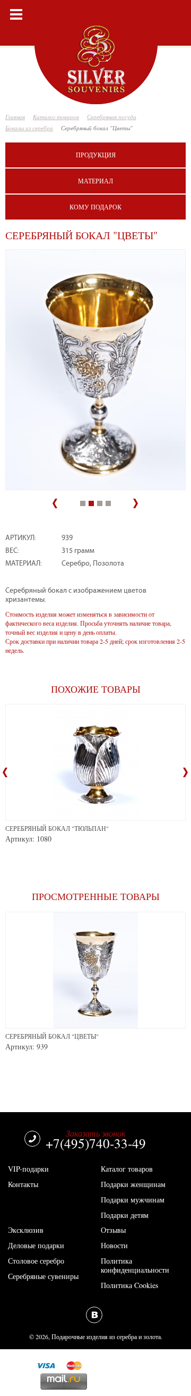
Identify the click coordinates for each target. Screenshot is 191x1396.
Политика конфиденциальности (135, 1265)
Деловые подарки (36, 1245)
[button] (59, 500)
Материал (95, 180)
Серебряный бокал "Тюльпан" (57, 828)
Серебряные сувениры (43, 1276)
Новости (114, 1245)
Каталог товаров (127, 1169)
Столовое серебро (36, 1261)
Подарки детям (125, 1215)
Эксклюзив (26, 1230)
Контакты (23, 1184)
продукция (96, 154)
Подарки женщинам (133, 1184)
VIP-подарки (28, 1169)
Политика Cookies (129, 1285)
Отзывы (113, 1230)
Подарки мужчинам (132, 1200)
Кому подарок (95, 207)
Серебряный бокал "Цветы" (52, 1036)
